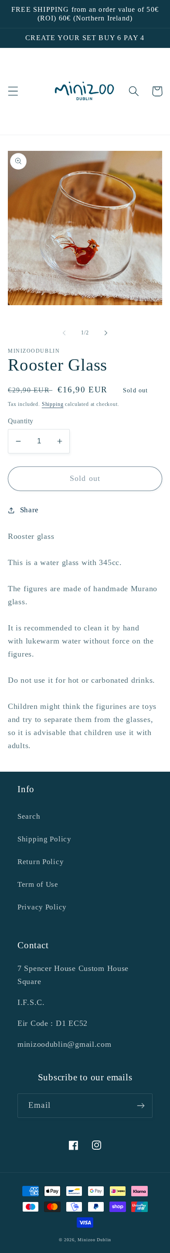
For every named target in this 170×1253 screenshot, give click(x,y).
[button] (13, 91)
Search (28, 816)
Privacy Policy (42, 907)
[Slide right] (106, 333)
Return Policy (40, 862)
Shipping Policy (44, 839)
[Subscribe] (140, 1105)
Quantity (21, 421)
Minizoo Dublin (94, 1239)
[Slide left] (64, 333)
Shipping (53, 404)
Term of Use (37, 884)
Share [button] (29, 510)
